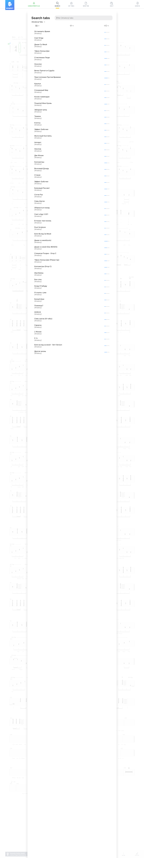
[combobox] (37, 26)
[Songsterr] (9, 5)
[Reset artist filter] (44, 22)
